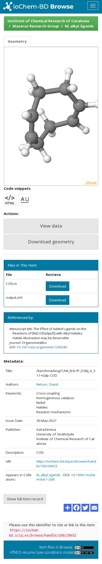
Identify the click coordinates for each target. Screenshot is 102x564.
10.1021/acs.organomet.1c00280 (42, 347)
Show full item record (25, 498)
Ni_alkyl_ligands (79, 25)
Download (57, 286)
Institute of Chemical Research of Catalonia (48, 20)
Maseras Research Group (36, 25)
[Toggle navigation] (92, 5)
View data (51, 226)
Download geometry (51, 241)
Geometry (17, 41)
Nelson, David (47, 384)
